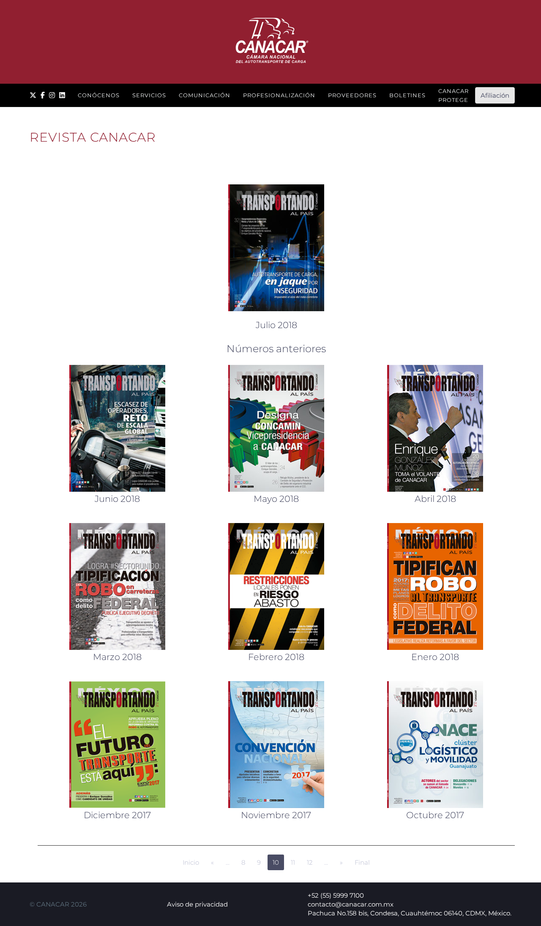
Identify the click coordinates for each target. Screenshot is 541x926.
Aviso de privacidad (197, 904)
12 (309, 862)
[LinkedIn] (62, 95)
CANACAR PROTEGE (453, 95)
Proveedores (352, 95)
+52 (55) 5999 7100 (336, 895)
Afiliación (495, 95)
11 (293, 862)
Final (362, 862)
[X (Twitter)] (33, 95)
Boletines (407, 95)
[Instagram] (52, 95)
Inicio (191, 862)
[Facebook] (43, 95)
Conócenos (99, 95)
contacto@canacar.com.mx (350, 904)
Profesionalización (279, 95)
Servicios (149, 95)
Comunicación (204, 95)
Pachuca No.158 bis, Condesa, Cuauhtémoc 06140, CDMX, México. (409, 913)
